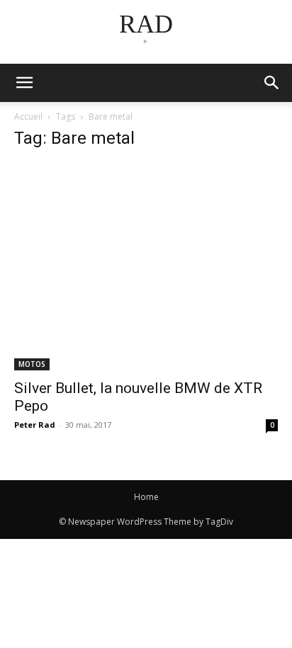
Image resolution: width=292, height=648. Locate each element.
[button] (272, 83)
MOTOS (31, 364)
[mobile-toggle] (24, 83)
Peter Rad (34, 424)
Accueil (28, 116)
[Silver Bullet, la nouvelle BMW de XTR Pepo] (146, 266)
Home (146, 497)
